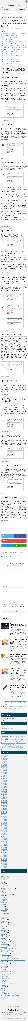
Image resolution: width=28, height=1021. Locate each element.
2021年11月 (4, 797)
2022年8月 (4, 783)
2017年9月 (4, 855)
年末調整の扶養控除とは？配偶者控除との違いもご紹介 (18, 655)
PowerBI (4, 915)
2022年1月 (4, 794)
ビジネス (3, 961)
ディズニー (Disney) (6, 973)
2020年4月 (4, 827)
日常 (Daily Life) (5, 552)
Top (26, 1019)
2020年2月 (4, 830)
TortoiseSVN (4, 935)
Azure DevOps (5, 913)
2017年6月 (4, 860)
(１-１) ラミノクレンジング (9, 37)
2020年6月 (4, 824)
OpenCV (4, 926)
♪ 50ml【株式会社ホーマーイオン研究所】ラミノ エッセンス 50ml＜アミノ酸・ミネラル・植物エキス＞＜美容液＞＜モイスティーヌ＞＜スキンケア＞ (15, 365)
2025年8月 (4, 758)
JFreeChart (4, 899)
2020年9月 (4, 819)
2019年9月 (4, 838)
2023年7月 (4, 767)
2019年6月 (4, 842)
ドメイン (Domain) (6, 950)
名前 (5, 586)
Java (2, 895)
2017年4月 (4, 863)
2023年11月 (4, 761)
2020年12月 (4, 814)
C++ (2, 882)
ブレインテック (5, 963)
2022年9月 (4, 781)
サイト (4, 597)
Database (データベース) (7, 888)
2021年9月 (4, 800)
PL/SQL (3, 921)
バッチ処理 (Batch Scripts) (8, 958)
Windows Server (5, 941)
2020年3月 (4, 828)
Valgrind (4, 883)
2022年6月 (4, 786)
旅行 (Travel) (5, 974)
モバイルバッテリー (6, 955)
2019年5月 (4, 844)
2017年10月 (4, 853)
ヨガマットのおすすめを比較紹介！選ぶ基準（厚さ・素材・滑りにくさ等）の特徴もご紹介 (16, 702)
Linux (2, 906)
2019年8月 (4, 839)
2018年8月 (4, 847)
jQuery (3, 904)
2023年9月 (4, 764)
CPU (2, 886)
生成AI (3, 988)
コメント (6, 567)
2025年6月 (4, 759)
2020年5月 (4, 825)
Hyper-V (4, 942)
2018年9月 (4, 846)
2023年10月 (4, 762)
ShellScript (4, 930)
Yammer (4, 917)
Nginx (2, 918)
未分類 (3, 981)
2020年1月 (4, 831)
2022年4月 (4, 789)
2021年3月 (4, 809)
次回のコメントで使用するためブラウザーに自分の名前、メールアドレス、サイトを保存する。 (13, 606)
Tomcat (3, 934)
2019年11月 (4, 835)
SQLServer (4, 932)
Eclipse (3, 897)
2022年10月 (4, 780)
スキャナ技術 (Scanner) (7, 948)
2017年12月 (4, 852)
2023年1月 (4, 775)
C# (2, 879)
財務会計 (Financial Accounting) (9, 995)
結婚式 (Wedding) (6, 978)
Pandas (3, 928)
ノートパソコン (5, 953)
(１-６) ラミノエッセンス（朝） (10, 51)
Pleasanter (4, 922)
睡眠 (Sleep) (5, 976)
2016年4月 (4, 867)
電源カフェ (4, 956)
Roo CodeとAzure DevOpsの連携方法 (11, 746)
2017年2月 (4, 866)
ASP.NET (3, 877)
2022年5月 (4, 788)
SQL (3, 889)
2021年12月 (4, 795)
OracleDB (3, 919)
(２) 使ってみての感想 (7, 63)
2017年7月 (4, 858)
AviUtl (3, 969)
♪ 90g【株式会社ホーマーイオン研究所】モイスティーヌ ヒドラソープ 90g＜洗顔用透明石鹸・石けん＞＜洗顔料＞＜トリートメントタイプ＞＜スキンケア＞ (15, 146)
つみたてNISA (5, 945)
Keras (3, 985)
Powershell (4, 923)
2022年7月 (4, 784)
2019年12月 (4, 833)
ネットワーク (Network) (7, 951)
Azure (3, 911)
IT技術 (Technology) (6, 894)
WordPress (4, 944)
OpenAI (3, 992)
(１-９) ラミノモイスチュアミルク (11, 59)
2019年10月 (4, 836)
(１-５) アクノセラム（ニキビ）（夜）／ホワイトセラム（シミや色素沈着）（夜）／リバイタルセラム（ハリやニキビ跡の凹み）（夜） (13, 47)
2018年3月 (4, 849)
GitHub (3, 891)
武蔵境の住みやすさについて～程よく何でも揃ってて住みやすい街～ (18, 625)
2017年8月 (4, 856)
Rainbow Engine (14, 5)
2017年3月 (4, 864)
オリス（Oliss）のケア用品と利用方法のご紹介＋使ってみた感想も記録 (18, 641)
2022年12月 (4, 777)
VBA (2, 938)
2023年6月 (4, 769)
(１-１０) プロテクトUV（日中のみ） (12, 61)
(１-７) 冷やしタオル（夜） (9, 53)
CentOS (4, 908)
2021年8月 (4, 802)
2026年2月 (4, 756)
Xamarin (4, 880)
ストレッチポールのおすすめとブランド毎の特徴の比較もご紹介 (18, 687)
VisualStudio (4, 939)
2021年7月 (4, 803)
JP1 (2, 905)
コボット (3, 947)
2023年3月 (4, 773)
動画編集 (3, 967)
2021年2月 (4, 811)
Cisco (2, 885)
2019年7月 (4, 841)
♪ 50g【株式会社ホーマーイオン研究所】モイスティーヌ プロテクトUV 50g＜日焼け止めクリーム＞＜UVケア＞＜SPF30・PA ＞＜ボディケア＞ (15, 482)
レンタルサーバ (5, 964)
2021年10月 (4, 798)
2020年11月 (4, 816)
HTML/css (3, 892)
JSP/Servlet (4, 900)
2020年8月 (4, 820)
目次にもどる (6, 120)
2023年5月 (4, 770)
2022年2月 (4, 792)
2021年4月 (4, 808)
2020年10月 (4, 817)
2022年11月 (4, 778)
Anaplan (3, 875)
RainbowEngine (10, 556)
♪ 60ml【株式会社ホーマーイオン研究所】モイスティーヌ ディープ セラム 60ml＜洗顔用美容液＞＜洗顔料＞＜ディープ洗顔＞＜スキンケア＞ (14, 176)
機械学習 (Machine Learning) (9, 983)
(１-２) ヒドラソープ (7, 39)
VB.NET (3, 936)
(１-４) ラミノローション (9, 43)
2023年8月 (4, 766)
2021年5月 (4, 806)
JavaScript (4, 902)
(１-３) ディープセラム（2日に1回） (12, 41)
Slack (2, 931)
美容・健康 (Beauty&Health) (16, 552)
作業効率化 (4, 966)
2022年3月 (4, 791)
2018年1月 (4, 850)
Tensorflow (4, 986)
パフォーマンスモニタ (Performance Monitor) (13, 960)
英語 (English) (5, 993)
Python (3, 925)
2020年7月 (4, 822)
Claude (3, 990)
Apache (3, 876)
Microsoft (3, 910)
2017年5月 (4, 861)
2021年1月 (4, 813)
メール (5, 592)
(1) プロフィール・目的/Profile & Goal (11, 1004)
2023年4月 (4, 772)
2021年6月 (4, 805)
